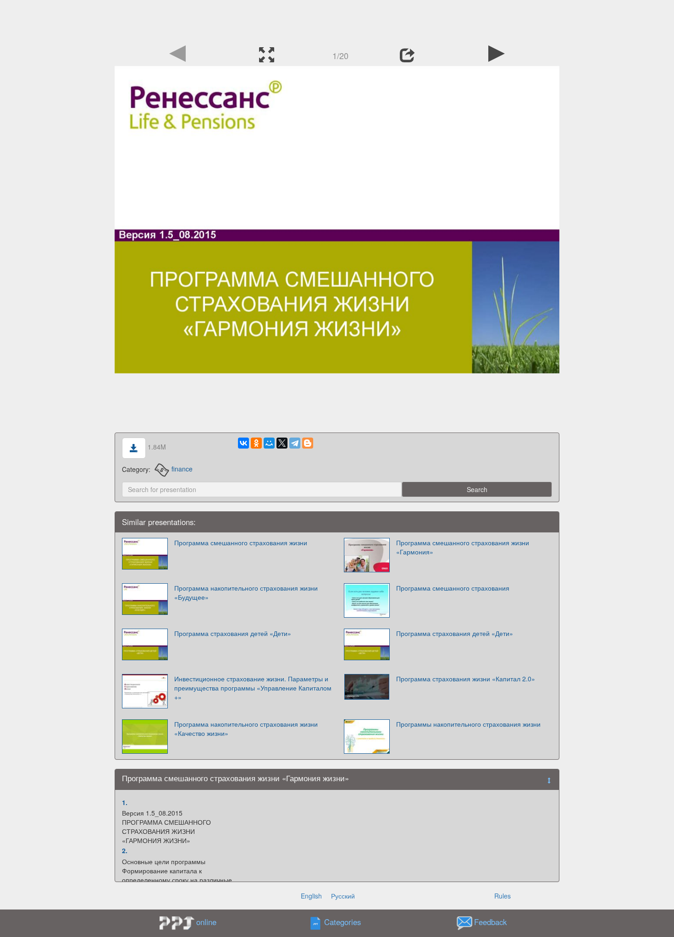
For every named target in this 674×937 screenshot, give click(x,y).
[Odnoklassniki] (256, 443)
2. (124, 850)
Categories (342, 921)
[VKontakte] (243, 443)
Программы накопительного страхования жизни (468, 724)
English (311, 895)
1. (124, 802)
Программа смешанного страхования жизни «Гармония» (462, 547)
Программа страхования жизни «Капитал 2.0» (465, 678)
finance (182, 468)
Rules (502, 895)
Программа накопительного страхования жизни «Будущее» (246, 592)
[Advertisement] (337, 20)
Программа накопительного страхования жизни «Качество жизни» (246, 728)
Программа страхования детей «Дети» (232, 633)
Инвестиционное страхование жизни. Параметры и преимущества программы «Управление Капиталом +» (252, 687)
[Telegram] (294, 443)
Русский (343, 895)
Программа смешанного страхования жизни (240, 542)
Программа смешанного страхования (452, 587)
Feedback (490, 921)
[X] (281, 443)
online (206, 921)
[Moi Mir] (269, 443)
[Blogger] (307, 443)
